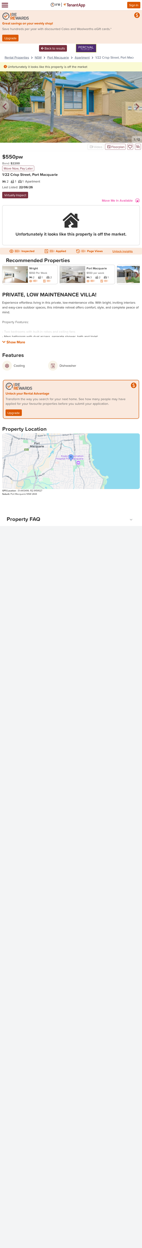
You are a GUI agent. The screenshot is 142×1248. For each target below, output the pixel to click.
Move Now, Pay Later (18, 168)
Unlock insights (122, 251)
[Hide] (138, 147)
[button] (4, 107)
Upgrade (10, 38)
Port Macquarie (58, 57)
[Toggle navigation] (5, 5)
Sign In (133, 5)
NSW (38, 57)
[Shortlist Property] (130, 147)
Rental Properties (17, 57)
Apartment (82, 57)
